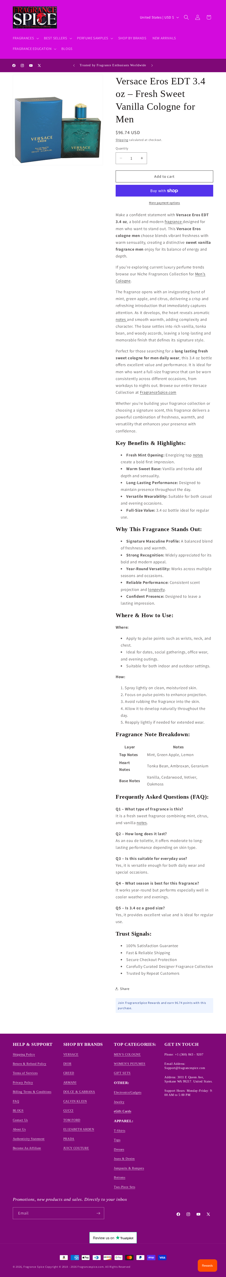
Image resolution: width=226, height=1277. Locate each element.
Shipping (122, 140)
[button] (25, 38)
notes (121, 319)
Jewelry (119, 1102)
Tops (117, 1140)
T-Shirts (119, 1130)
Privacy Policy (23, 1082)
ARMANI (70, 1082)
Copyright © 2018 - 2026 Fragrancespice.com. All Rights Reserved (87, 1267)
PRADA (68, 1139)
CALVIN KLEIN (75, 1101)
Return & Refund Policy (30, 1063)
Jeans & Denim (124, 1158)
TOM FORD (71, 1120)
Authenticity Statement (29, 1139)
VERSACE (71, 1054)
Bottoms (119, 1177)
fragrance (174, 221)
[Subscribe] (98, 1213)
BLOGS (18, 1110)
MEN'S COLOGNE (127, 1054)
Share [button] (124, 988)
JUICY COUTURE (76, 1148)
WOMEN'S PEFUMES (129, 1063)
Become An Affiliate (27, 1148)
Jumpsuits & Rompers (129, 1168)
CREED (68, 1073)
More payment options (164, 203)
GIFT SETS (122, 1073)
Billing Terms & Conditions (32, 1091)
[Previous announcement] (74, 65)
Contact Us (20, 1120)
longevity (156, 589)
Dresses (119, 1149)
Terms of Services (25, 1073)
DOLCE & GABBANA (79, 1091)
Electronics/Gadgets (127, 1092)
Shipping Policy (24, 1054)
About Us (19, 1129)
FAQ (16, 1101)
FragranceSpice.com (158, 392)
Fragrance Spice (33, 1267)
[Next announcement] (152, 65)
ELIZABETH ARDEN (78, 1129)
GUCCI (68, 1110)
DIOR (67, 1063)
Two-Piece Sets (124, 1187)
